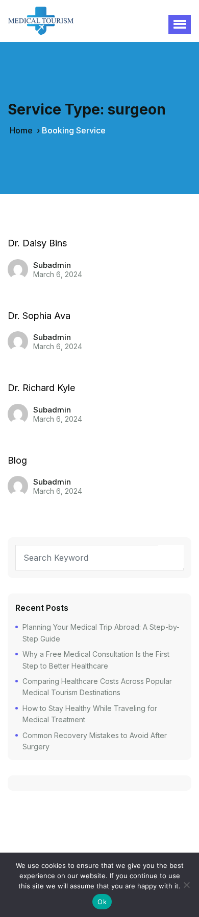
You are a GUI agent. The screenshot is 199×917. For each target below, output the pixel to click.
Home (21, 130)
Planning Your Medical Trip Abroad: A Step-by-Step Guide (101, 633)
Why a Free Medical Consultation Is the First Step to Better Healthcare (95, 660)
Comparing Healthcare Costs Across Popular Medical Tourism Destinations (97, 687)
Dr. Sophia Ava (39, 315)
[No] (186, 885)
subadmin (52, 265)
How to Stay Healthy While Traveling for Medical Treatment (89, 714)
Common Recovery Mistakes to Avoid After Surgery (94, 741)
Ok (102, 902)
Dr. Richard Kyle (41, 387)
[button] (179, 24)
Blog (17, 460)
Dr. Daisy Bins (37, 243)
